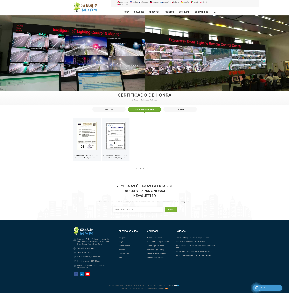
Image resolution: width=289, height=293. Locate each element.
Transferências (124, 246)
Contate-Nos (201, 12)
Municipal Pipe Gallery (155, 249)
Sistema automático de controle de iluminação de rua (195, 246)
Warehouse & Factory (155, 257)
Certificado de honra (149, 100)
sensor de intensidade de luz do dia (190, 242)
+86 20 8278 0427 (87, 248)
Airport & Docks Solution (156, 253)
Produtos (154, 12)
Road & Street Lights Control (158, 242)
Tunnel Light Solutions (155, 246)
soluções (139, 12)
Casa (126, 12)
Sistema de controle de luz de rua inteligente (194, 255)
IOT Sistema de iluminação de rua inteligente (194, 251)
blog (120, 257)
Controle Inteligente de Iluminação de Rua (192, 238)
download (184, 12)
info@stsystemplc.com (92, 257)
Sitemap (124, 288)
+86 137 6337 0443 (84, 252)
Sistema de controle (155, 238)
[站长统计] (176, 285)
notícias (122, 249)
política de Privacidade (141, 288)
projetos (169, 12)
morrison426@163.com (91, 261)
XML (130, 288)
